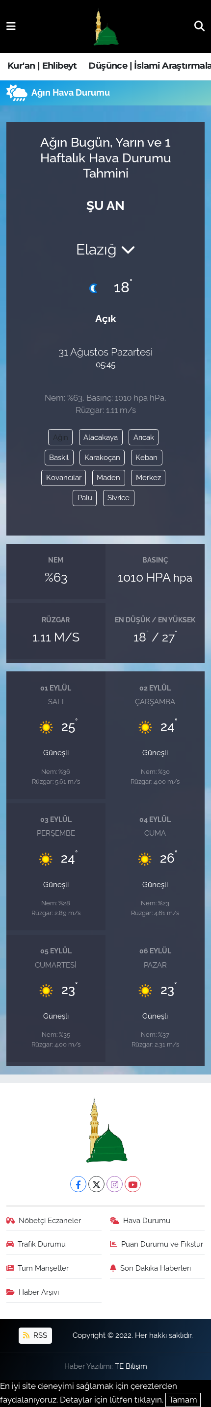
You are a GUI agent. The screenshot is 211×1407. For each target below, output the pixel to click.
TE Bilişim (131, 1366)
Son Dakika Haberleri (155, 1268)
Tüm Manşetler (43, 1268)
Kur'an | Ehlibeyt (42, 65)
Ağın (60, 437)
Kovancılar (63, 477)
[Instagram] (114, 1184)
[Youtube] (133, 1184)
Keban (146, 457)
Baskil (59, 457)
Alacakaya (100, 437)
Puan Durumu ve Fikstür (162, 1244)
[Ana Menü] (11, 26)
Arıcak (143, 437)
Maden (108, 477)
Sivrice (118, 497)
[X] (96, 1184)
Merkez (148, 477)
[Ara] (199, 26)
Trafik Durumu (42, 1244)
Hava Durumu (146, 1220)
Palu (85, 497)
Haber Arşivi (39, 1292)
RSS (39, 1335)
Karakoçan (102, 457)
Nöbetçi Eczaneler (50, 1220)
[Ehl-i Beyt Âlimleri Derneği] (105, 26)
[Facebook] (78, 1184)
